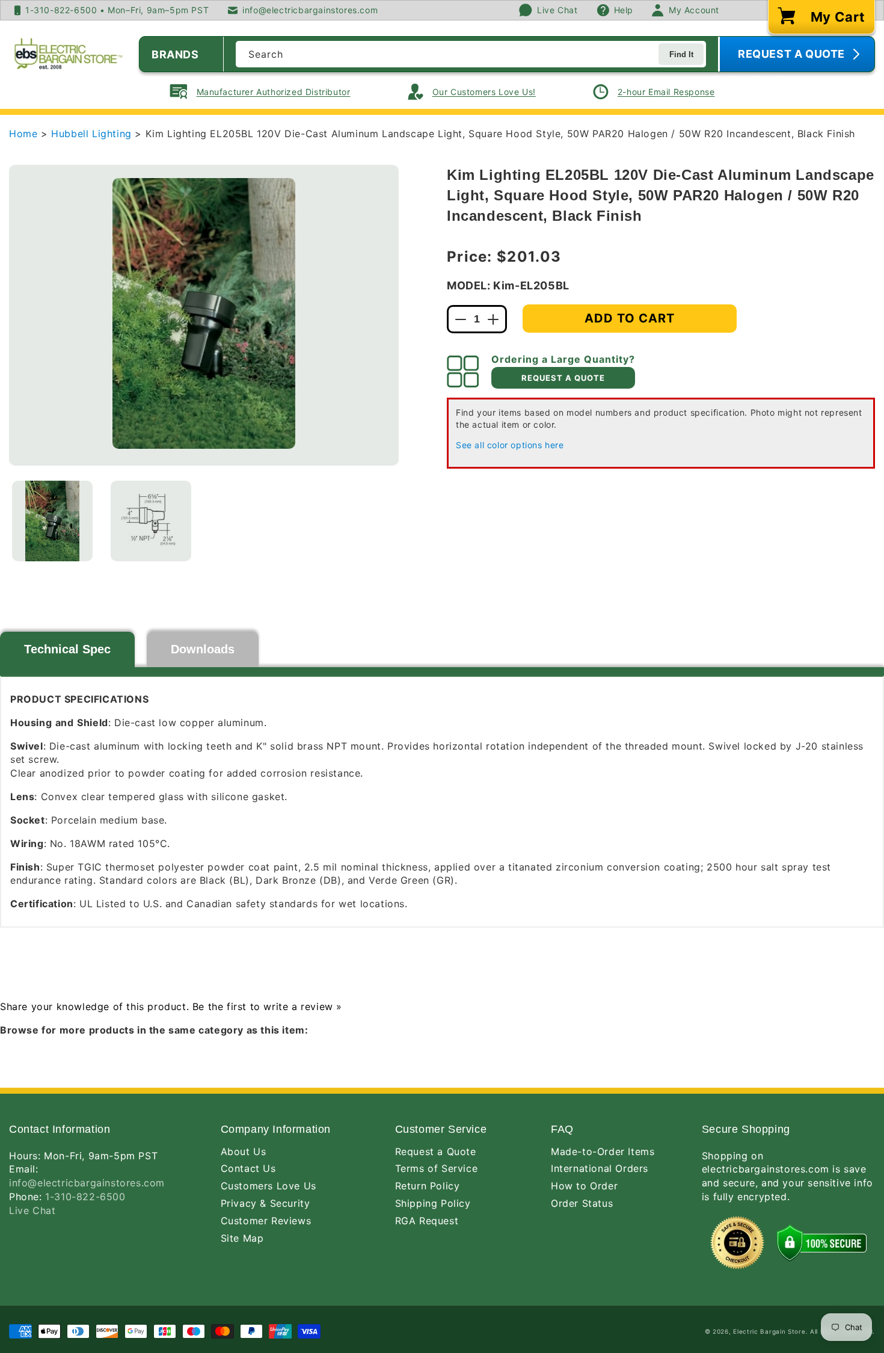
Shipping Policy (433, 1203)
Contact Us (248, 1168)
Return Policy (427, 1186)
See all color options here (510, 445)
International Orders (599, 1168)
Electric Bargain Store (769, 1331)
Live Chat (32, 1210)
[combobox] (471, 54)
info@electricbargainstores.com (87, 1183)
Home (23, 134)
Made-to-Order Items (602, 1151)
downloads (203, 649)
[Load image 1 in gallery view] (52, 521)
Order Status (582, 1203)
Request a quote (563, 378)
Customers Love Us (268, 1186)
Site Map (242, 1238)
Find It (681, 54)
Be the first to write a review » (267, 1006)
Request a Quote (435, 1151)
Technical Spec (67, 649)
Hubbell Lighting (93, 134)
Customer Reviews (266, 1221)
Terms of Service (436, 1168)
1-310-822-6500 (85, 1197)
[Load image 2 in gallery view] (151, 521)
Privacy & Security (265, 1203)
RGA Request (427, 1221)
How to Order (584, 1186)
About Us (243, 1151)
